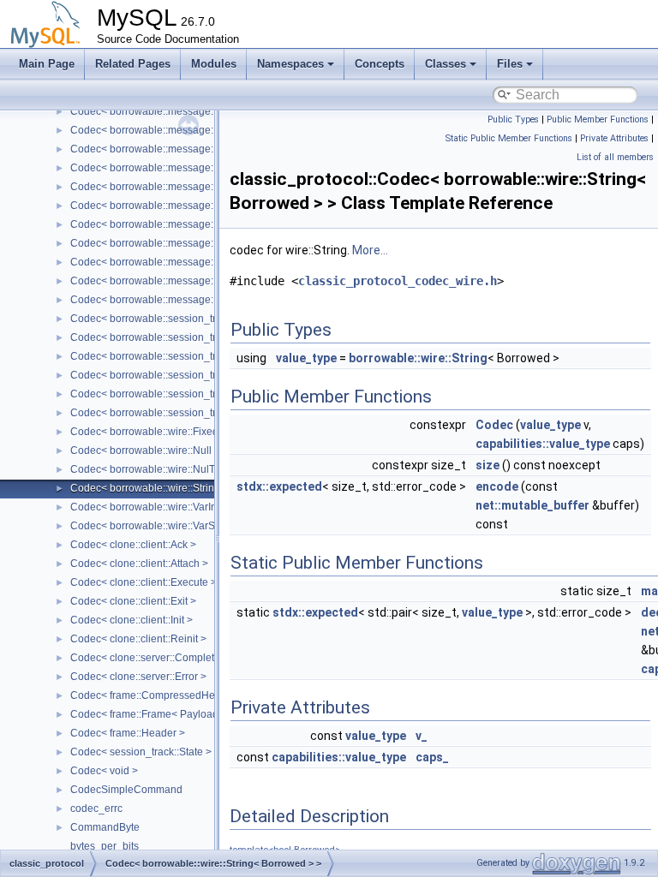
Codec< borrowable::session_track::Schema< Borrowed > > (208, 356)
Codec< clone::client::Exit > (133, 601)
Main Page (47, 63)
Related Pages (132, 63)
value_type (306, 358)
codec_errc (96, 808)
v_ (422, 736)
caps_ (432, 757)
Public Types (513, 119)
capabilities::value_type (543, 443)
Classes (445, 63)
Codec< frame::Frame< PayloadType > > (164, 714)
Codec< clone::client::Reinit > (138, 639)
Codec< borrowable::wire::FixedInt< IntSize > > (178, 432)
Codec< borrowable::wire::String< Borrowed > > (180, 488)
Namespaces (290, 63)
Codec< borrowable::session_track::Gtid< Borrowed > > (198, 337)
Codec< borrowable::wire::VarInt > (149, 507)
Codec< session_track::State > (141, 752)
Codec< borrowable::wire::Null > (145, 450)
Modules (213, 63)
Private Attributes (614, 138)
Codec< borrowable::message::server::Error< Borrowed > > (207, 168)
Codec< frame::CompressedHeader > (157, 695)
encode (497, 486)
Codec (494, 425)
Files (510, 63)
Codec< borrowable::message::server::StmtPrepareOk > (200, 281)
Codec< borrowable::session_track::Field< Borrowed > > (201, 319)
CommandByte (105, 827)
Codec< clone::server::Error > (138, 677)
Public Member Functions (598, 119)
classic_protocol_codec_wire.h (397, 281)
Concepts (379, 63)
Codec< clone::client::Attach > (139, 564)
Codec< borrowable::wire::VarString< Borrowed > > (188, 526)
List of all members (615, 157)
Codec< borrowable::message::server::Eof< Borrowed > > (203, 149)
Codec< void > (104, 771)
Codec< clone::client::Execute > (143, 582)
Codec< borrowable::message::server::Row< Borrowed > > (206, 224)
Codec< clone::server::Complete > (149, 658)
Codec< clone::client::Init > (131, 620)
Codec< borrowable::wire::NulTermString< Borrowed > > (200, 469)
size (487, 465)
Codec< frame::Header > (127, 733)
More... (370, 250)
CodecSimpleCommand (126, 790)
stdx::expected (279, 486)
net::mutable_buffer (532, 505)
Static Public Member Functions (509, 138)
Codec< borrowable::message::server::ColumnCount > (197, 111)
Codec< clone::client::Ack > (133, 545)
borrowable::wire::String (418, 358)
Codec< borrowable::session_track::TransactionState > (197, 413)
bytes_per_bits (104, 846)
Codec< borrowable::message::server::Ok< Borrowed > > (202, 206)
